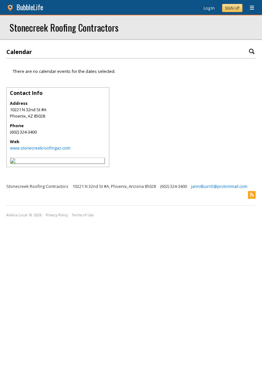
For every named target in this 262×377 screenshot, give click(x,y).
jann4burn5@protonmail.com (219, 186)
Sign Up (232, 8)
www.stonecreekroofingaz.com (40, 148)
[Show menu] (249, 8)
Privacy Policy (57, 215)
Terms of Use (83, 215)
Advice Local (16, 215)
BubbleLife (30, 7)
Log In (209, 8)
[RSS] (252, 195)
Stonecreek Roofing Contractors (64, 27)
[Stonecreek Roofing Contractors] (12, 162)
